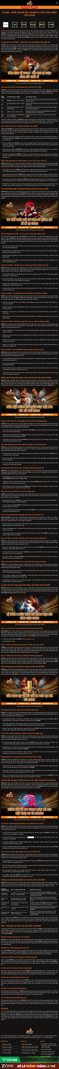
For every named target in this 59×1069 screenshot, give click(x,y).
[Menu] (57, 3)
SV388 (3, 1035)
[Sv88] (29, 2)
